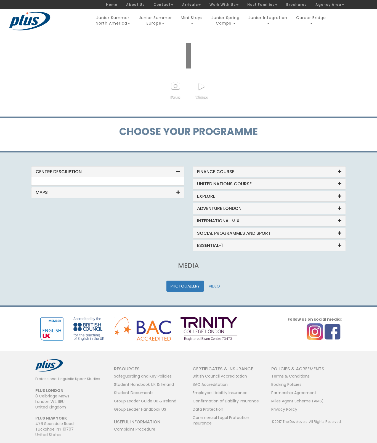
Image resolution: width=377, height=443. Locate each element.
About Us (135, 4)
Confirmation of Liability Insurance (226, 401)
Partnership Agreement (293, 392)
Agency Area (328, 4)
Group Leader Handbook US (140, 409)
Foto (175, 97)
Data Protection (208, 409)
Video (202, 97)
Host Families (261, 4)
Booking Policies (286, 384)
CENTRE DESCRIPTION (59, 171)
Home (111, 4)
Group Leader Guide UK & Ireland (145, 401)
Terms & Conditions (290, 376)
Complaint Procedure (134, 429)
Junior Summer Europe (155, 20)
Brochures (296, 4)
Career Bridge (311, 17)
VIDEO (214, 286)
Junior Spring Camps (225, 20)
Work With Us (222, 4)
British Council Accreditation (220, 376)
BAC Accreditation (210, 384)
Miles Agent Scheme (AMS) (297, 401)
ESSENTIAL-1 (210, 245)
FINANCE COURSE (215, 171)
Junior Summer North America (112, 20)
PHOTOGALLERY (185, 286)
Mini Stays (192, 17)
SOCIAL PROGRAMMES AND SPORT (234, 233)
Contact (162, 4)
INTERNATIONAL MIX (218, 221)
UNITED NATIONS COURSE (224, 184)
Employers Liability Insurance (220, 392)
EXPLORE (206, 196)
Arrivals (190, 4)
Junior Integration (267, 17)
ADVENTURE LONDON (219, 208)
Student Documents (133, 392)
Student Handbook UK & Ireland (144, 384)
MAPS (42, 192)
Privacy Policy (284, 409)
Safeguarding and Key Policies (143, 376)
